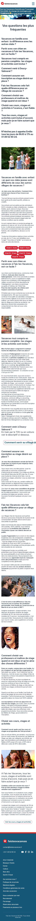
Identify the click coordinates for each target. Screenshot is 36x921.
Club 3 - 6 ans (11, 248)
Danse (5, 866)
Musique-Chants (8, 863)
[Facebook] (25, 852)
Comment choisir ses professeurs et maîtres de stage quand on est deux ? (15, 98)
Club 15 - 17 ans (18, 257)
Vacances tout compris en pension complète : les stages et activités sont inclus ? (16, 61)
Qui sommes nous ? (10, 879)
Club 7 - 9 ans (25, 248)
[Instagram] (29, 852)
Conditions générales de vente (13, 888)
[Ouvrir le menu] (33, 4)
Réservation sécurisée (10, 904)
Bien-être (6, 872)
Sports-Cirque (8, 875)
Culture (5, 869)
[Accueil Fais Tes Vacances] (9, 4)
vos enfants (5, 216)
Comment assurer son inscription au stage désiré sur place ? (17, 78)
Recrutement (7, 898)
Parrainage (7, 901)
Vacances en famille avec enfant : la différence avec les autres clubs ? (16, 41)
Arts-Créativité (8, 860)
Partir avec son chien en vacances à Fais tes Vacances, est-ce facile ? (17, 51)
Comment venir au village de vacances (18, 442)
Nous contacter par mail (11, 895)
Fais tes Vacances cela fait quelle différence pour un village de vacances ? (15, 88)
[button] (2, 17)
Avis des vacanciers (10, 891)
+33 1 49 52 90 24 (9, 852)
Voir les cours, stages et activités (18, 822)
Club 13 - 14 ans (25, 253)
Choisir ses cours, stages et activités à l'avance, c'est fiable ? (18, 108)
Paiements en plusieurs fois (12, 907)
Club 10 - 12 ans (10, 253)
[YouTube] (22, 852)
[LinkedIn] (32, 852)
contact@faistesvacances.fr (12, 847)
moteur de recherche (18, 736)
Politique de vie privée (11, 882)
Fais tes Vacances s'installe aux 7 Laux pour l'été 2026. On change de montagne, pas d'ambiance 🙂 (17, 11)
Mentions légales (9, 885)
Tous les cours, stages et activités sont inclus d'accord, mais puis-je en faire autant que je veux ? (17, 119)
